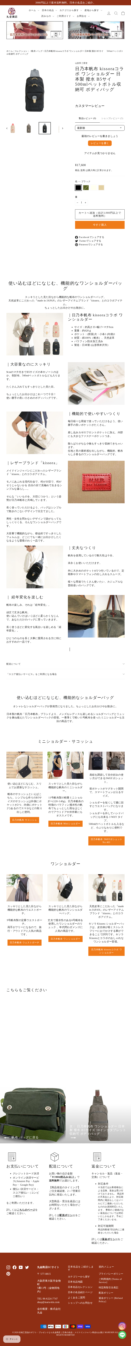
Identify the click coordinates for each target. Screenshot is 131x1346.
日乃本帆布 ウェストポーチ (24, 942)
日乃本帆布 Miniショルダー (66, 823)
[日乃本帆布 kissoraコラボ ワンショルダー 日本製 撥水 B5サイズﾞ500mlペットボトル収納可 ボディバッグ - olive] (12, 1063)
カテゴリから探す (70, 10)
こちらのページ (26, 1209)
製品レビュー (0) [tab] (87, 118)
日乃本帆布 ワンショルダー (65, 939)
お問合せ (82, 16)
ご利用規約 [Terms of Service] (110, 1281)
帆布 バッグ (36, 51)
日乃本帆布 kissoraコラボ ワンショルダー (106, 951)
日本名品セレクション (80, 1287)
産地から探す (92, 10)
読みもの (46, 16)
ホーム (33, 10)
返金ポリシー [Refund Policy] (111, 1300)
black (78, 188)
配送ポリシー (67, 1215)
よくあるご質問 (76, 1297)
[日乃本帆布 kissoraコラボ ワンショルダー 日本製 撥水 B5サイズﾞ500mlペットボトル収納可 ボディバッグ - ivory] (16, 1063)
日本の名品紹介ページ (80, 1292)
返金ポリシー (110, 1239)
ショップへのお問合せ (80, 1303)
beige (101, 188)
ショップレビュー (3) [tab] (112, 118)
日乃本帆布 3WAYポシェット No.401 (106, 841)
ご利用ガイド (64, 16)
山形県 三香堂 (81, 63)
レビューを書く (100, 143)
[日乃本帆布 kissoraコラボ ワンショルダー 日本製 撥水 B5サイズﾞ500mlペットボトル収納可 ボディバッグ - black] (8, 1063)
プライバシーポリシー (111, 1273)
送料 (82, 170)
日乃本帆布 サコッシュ (24, 820)
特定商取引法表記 (108, 1287)
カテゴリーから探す (79, 1276)
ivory (93, 188)
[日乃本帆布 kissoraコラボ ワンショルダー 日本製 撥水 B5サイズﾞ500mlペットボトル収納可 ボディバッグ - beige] (20, 1063)
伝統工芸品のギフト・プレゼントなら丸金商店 (39, 1332)
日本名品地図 (75, 1281)
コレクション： (22, 51)
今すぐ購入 (100, 224)
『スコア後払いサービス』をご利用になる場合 (31, 674)
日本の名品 (48, 10)
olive (86, 188)
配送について (13, 664)
